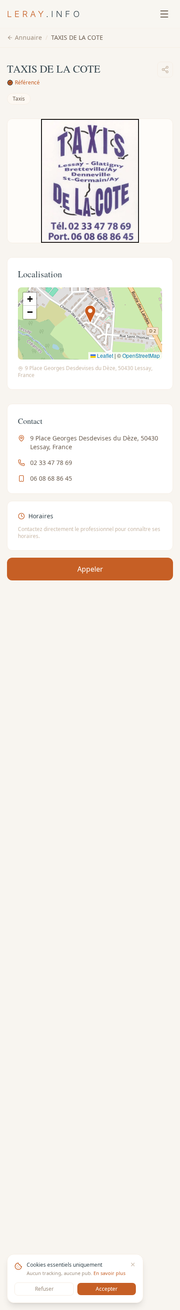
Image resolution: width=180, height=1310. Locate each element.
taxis (19, 98)
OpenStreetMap (141, 355)
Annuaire (28, 37)
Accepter (107, 1289)
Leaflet (104, 355)
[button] (90, 314)
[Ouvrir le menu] (164, 14)
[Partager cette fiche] (165, 69)
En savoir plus (109, 1273)
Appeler (90, 569)
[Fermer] (133, 1264)
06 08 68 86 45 (51, 478)
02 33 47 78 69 (51, 462)
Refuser (44, 1289)
